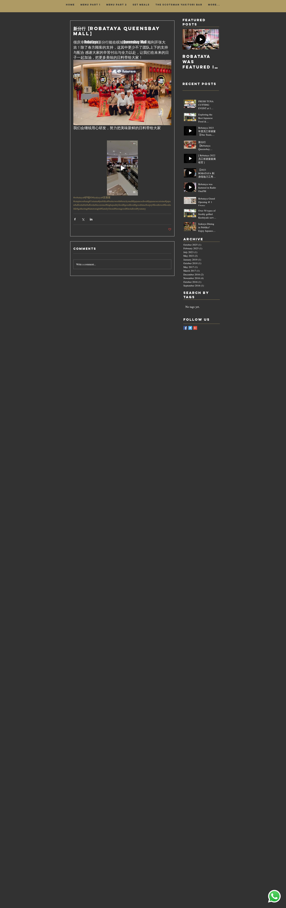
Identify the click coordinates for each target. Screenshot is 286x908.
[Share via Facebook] (74, 219)
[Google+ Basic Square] (195, 328)
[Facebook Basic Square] (185, 328)
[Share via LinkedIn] (91, 219)
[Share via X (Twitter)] (83, 219)
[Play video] (122, 167)
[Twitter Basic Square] (190, 328)
